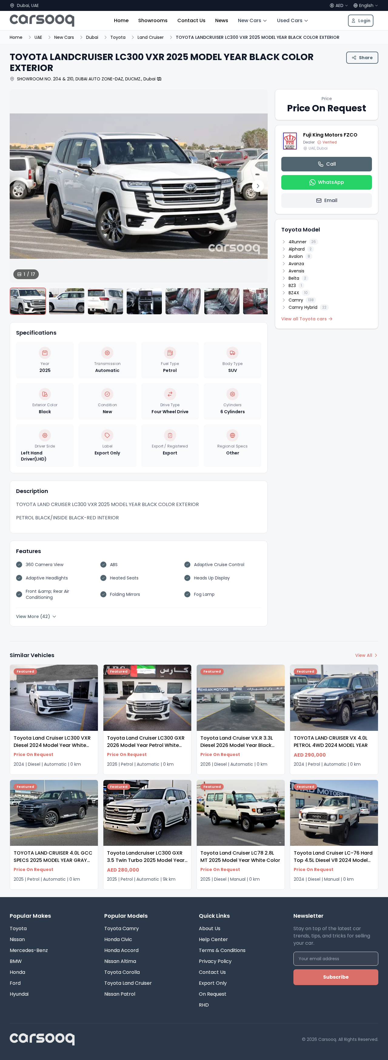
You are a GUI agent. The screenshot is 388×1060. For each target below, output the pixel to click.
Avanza (296, 264)
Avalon (299, 256)
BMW (16, 961)
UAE (38, 37)
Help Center (213, 939)
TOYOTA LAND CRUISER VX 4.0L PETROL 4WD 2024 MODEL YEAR (331, 741)
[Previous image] (19, 186)
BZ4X (298, 293)
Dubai (92, 37)
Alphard (300, 249)
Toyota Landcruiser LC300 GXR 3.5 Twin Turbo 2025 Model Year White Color (146, 860)
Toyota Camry (121, 928)
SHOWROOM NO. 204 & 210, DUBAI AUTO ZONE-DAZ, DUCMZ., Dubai (86, 79)
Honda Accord (121, 950)
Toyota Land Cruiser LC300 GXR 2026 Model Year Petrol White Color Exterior (146, 745)
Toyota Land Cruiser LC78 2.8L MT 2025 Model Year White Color (240, 856)
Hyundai (19, 994)
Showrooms (153, 20)
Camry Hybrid (307, 307)
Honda (17, 972)
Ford (15, 983)
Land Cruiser (151, 37)
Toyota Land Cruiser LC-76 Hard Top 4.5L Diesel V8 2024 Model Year (333, 860)
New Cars (249, 20)
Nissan (17, 939)
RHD (204, 1004)
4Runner (302, 242)
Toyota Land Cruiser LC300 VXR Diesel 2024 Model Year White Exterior (52, 745)
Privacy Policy (215, 961)
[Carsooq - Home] (42, 21)
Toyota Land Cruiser (128, 983)
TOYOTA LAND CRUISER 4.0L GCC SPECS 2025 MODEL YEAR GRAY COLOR (53, 860)
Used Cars (290, 20)
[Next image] (258, 186)
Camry (301, 300)
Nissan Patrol (119, 994)
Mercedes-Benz (29, 950)
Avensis (296, 271)
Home (121, 20)
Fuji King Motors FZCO (330, 134)
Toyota (117, 37)
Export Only (213, 983)
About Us (209, 928)
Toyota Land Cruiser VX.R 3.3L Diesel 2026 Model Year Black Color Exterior (236, 745)
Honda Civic (118, 939)
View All (363, 655)
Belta (297, 278)
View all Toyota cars (304, 319)
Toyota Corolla (122, 972)
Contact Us (191, 20)
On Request (212, 994)
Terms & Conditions (222, 950)
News (221, 20)
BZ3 (295, 285)
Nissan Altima (120, 961)
